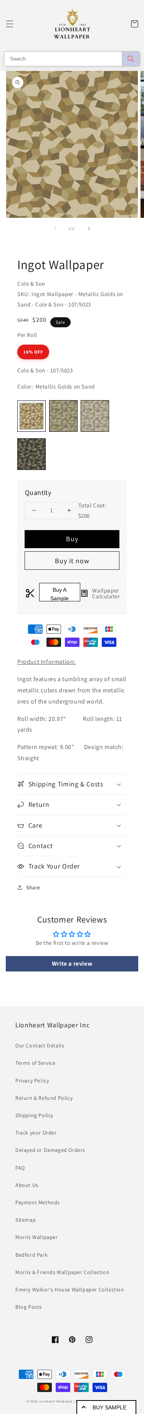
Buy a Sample (59, 594)
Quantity (38, 492)
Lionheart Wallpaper (56, 1401)
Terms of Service (35, 1062)
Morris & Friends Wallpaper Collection (62, 1272)
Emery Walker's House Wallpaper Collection (69, 1289)
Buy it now (72, 560)
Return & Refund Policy (44, 1097)
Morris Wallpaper (36, 1237)
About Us (26, 1185)
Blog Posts (28, 1306)
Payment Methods (37, 1202)
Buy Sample (109, 1407)
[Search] (131, 59)
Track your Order (36, 1132)
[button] (9, 23)
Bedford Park (31, 1254)
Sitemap (25, 1219)
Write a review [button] (72, 963)
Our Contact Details (39, 1045)
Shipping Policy (34, 1115)
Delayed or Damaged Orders (50, 1149)
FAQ (20, 1167)
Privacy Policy (32, 1080)
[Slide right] (89, 228)
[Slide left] (55, 228)
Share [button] (33, 887)
